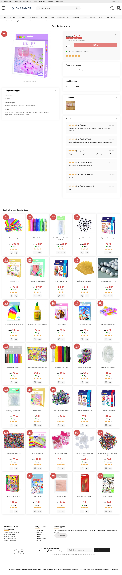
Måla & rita (13, 17)
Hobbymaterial (61, 17)
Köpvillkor (39, 532)
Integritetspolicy (41, 538)
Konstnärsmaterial (111, 17)
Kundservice (39, 530)
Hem (3, 21)
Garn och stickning (34, 17)
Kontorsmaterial (76, 17)
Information (115, 1)
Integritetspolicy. (89, 554)
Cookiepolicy (40, 534)
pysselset (70, 70)
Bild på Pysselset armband (29, 81)
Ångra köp (39, 540)
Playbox (7, 99)
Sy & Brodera (44, 17)
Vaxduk (85, 17)
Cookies (38, 536)
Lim (68, 17)
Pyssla (6, 17)
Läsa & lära (101, 17)
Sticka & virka (22, 17)
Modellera (92, 17)
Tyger (52, 17)
